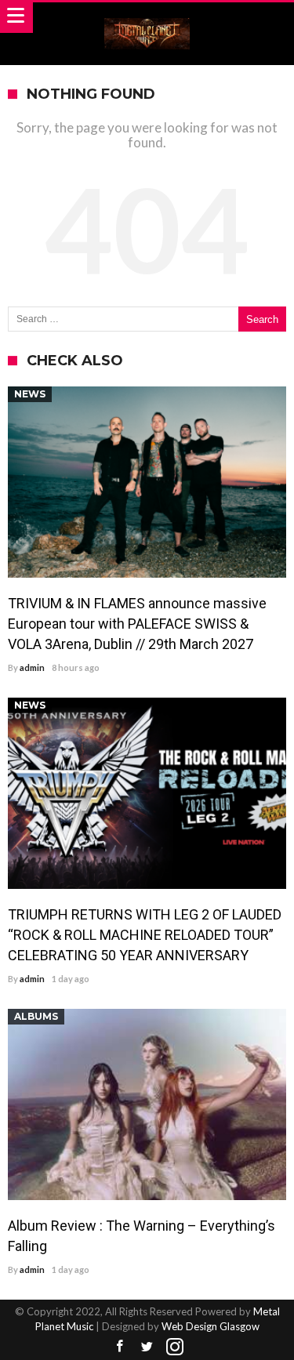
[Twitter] (147, 1347)
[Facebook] (119, 1347)
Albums (36, 1016)
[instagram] (174, 1347)
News (29, 394)
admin (32, 667)
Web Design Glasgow (211, 1326)
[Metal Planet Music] (147, 17)
